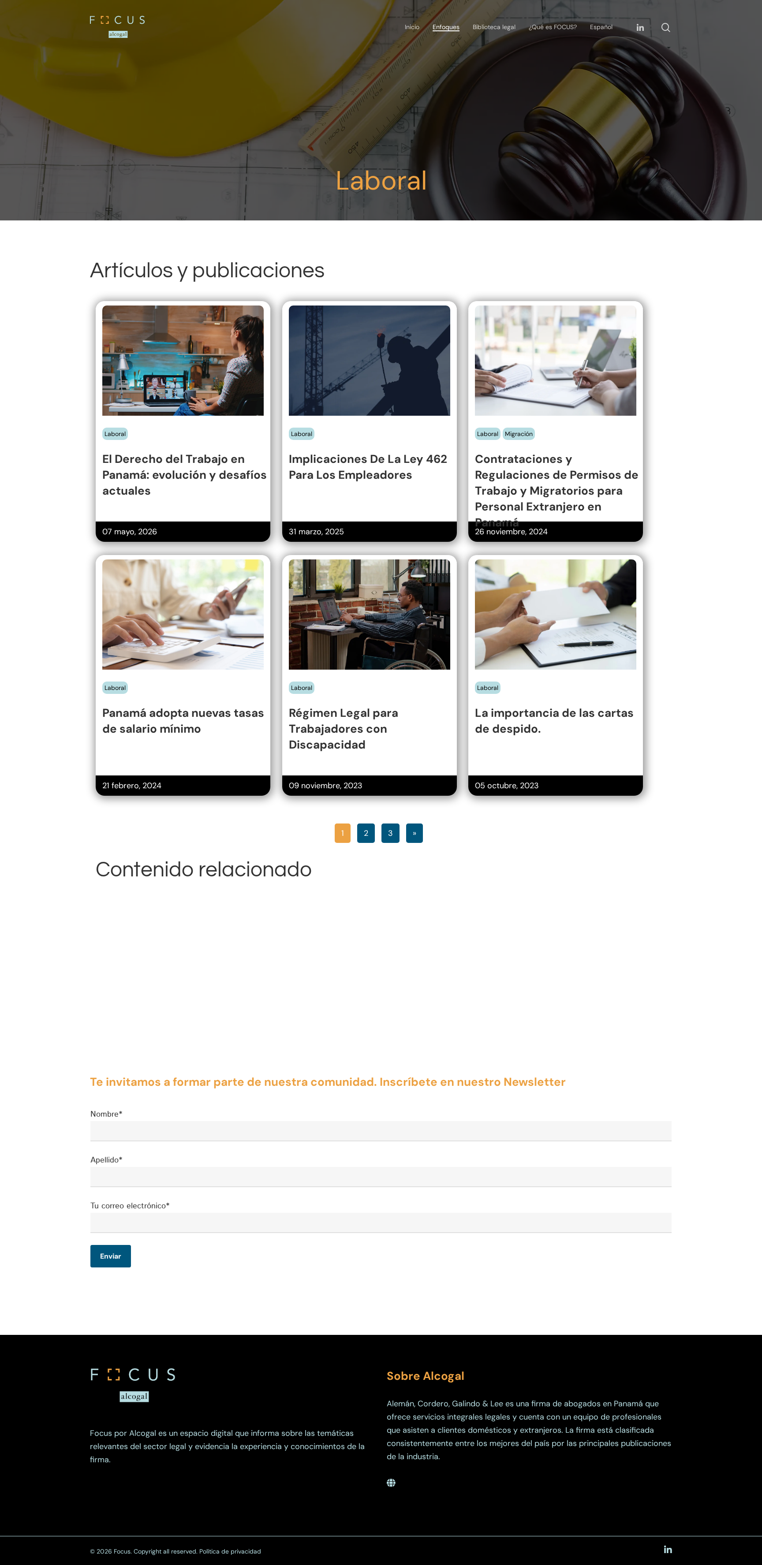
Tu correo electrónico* (129, 1206)
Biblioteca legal (494, 27)
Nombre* (106, 1114)
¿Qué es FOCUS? (553, 27)
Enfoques (446, 27)
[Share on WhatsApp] (155, 428)
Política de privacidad (230, 1551)
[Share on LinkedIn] (139, 428)
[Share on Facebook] (109, 428)
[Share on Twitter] (124, 428)
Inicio (412, 27)
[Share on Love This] (170, 428)
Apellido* (106, 1160)
